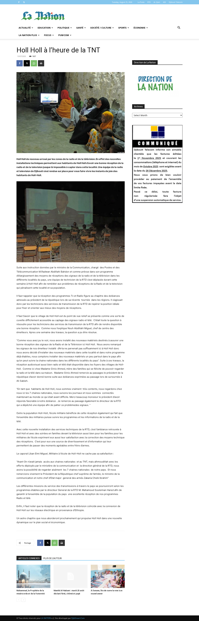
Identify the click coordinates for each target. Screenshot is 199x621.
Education (44, 27)
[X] (24, 2)
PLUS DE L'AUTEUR (52, 558)
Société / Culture (100, 27)
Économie (139, 27)
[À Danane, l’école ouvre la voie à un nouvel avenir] (108, 576)
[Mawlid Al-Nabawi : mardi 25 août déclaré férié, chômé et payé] (71, 576)
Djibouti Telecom (176, 2)
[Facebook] (18, 2)
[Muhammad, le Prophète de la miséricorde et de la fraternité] (33, 576)
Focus (47, 35)
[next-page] (23, 600)
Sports (122, 27)
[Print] (41, 63)
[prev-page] (18, 600)
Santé (79, 27)
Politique (63, 27)
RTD (149, 2)
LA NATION (46, 618)
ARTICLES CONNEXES (29, 558)
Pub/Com (63, 35)
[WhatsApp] (34, 63)
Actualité (25, 27)
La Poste (141, 2)
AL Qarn (157, 2)
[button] (179, 28)
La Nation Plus (28, 35)
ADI (164, 2)
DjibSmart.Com (78, 618)
